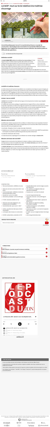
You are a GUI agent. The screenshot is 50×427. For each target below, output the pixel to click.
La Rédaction (7, 40)
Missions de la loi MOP (41, 64)
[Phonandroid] (43, 425)
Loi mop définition (30, 174)
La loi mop (5, 174)
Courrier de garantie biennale (33, 195)
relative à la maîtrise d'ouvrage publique (17, 60)
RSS (16, 417)
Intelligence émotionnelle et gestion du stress (13, 256)
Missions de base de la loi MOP (43, 66)
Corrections (20, 417)
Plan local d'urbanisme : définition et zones (13, 185)
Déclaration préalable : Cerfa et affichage (13, 196)
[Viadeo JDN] (19, 425)
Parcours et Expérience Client (9, 253)
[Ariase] (31, 425)
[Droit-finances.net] (43, 423)
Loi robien (28, 179)
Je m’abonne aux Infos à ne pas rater (14, 53)
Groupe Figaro (32, 417)
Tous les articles (12, 417)
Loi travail (28, 175)
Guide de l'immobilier (17, 3)
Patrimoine (6, 3)
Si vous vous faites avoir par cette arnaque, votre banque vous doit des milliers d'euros (21, 362)
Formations (6, 245)
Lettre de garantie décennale (33, 215)
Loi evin (28, 177)
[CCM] (19, 423)
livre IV (39, 71)
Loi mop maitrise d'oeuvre (9, 175)
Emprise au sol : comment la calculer (35, 192)
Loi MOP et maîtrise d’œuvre (42, 61)
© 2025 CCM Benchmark (40, 417)
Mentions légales (26, 417)
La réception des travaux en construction (12, 211)
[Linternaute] (31, 423)
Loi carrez (5, 177)
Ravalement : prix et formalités (10, 195)
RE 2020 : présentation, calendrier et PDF (12, 215)
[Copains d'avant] (7, 425)
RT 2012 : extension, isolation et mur (11, 199)
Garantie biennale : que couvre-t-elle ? (12, 205)
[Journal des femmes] (7, 423)
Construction (26, 3)
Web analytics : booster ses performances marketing (15, 249)
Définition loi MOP (41, 60)
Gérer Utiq (6, 417)
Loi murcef (5, 179)
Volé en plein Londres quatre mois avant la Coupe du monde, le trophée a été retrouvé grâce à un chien (25, 367)
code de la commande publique (18, 71)
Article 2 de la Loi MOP (41, 63)
